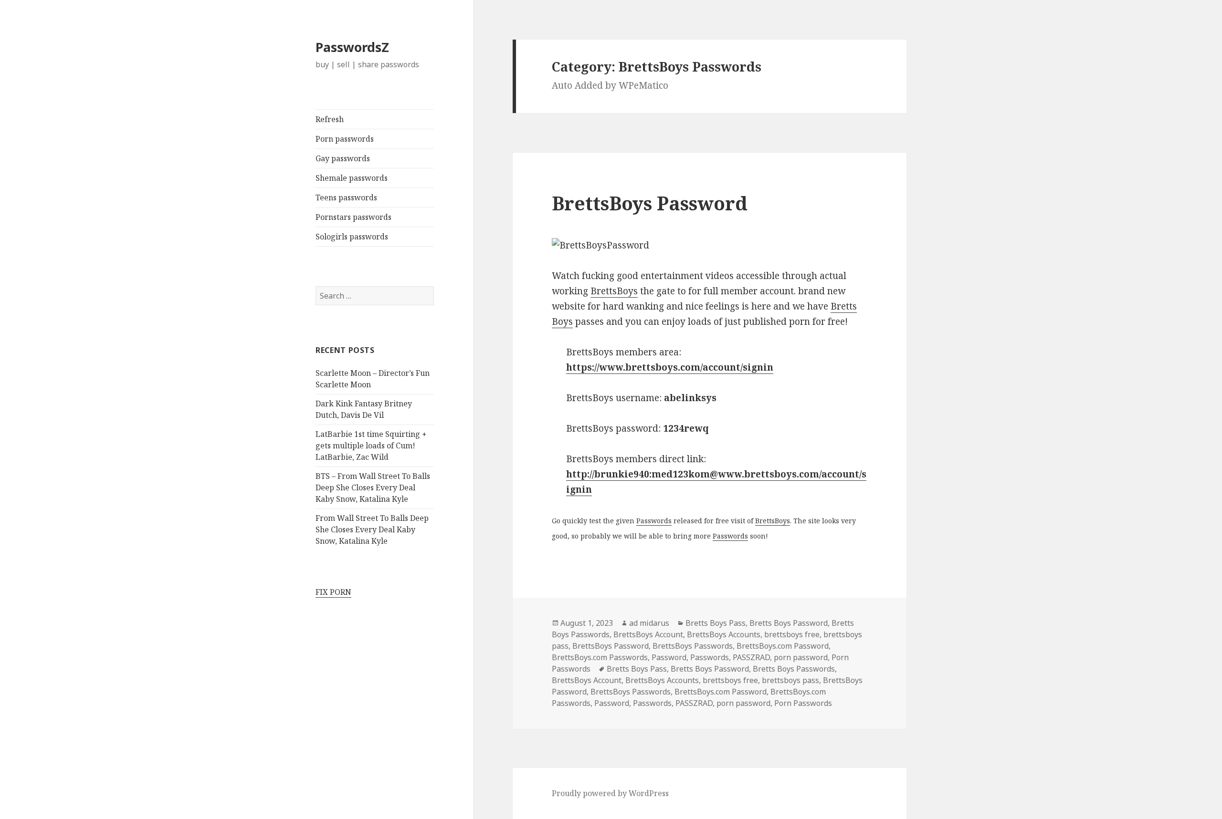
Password (669, 657)
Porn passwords (345, 139)
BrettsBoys (614, 291)
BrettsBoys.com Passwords (600, 657)
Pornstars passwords (353, 217)
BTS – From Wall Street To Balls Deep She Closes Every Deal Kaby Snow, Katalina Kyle (373, 487)
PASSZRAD (751, 657)
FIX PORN (333, 592)
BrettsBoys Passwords (693, 646)
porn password (801, 657)
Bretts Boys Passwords (794, 668)
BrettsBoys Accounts (723, 634)
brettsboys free (792, 634)
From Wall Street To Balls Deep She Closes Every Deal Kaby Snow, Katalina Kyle (372, 529)
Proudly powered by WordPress (610, 793)
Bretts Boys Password (788, 623)
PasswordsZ (352, 47)
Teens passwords (346, 197)
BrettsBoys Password (650, 203)
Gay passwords (343, 158)
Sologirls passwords (352, 236)
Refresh (330, 119)
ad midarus (649, 623)
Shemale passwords (352, 178)
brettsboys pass (790, 680)
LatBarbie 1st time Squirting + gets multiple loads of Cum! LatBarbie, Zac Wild (371, 445)
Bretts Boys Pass (715, 623)
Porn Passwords (803, 703)
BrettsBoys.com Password (783, 646)
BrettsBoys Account (648, 634)
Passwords (654, 520)
